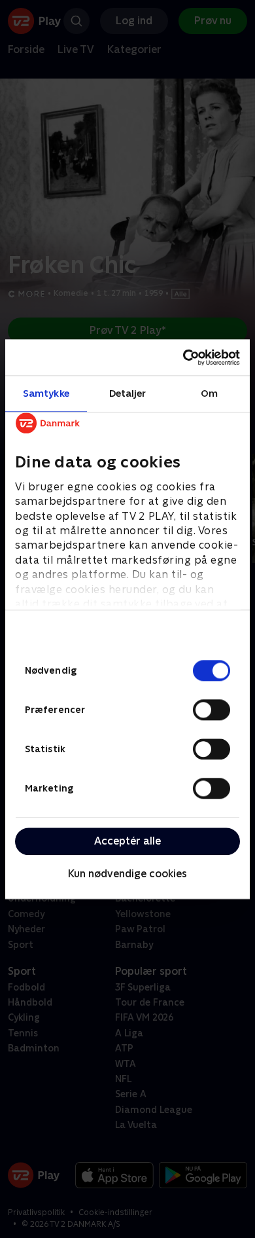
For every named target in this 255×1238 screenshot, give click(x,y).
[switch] (211, 709)
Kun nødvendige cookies (127, 874)
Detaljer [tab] (127, 393)
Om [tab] (209, 393)
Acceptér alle (127, 841)
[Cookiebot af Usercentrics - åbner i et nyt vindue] (183, 357)
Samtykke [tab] (46, 393)
